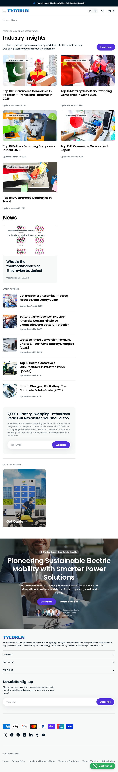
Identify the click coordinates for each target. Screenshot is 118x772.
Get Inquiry (47, 601)
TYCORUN (14, 753)
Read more (106, 46)
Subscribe (61, 444)
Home (5, 20)
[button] (4, 11)
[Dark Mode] (92, 10)
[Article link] (30, 81)
